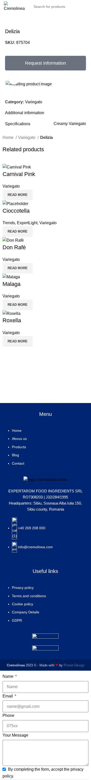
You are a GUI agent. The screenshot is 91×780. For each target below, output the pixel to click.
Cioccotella (16, 211)
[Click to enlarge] (14, 79)
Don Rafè (14, 247)
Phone (8, 715)
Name (8, 676)
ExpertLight (27, 223)
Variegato (33, 102)
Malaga (11, 284)
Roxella (12, 320)
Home (8, 137)
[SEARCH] (72, 6)
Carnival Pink (19, 174)
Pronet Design (74, 665)
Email (8, 696)
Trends (9, 223)
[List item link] (45, 449)
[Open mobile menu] (85, 7)
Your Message (15, 735)
